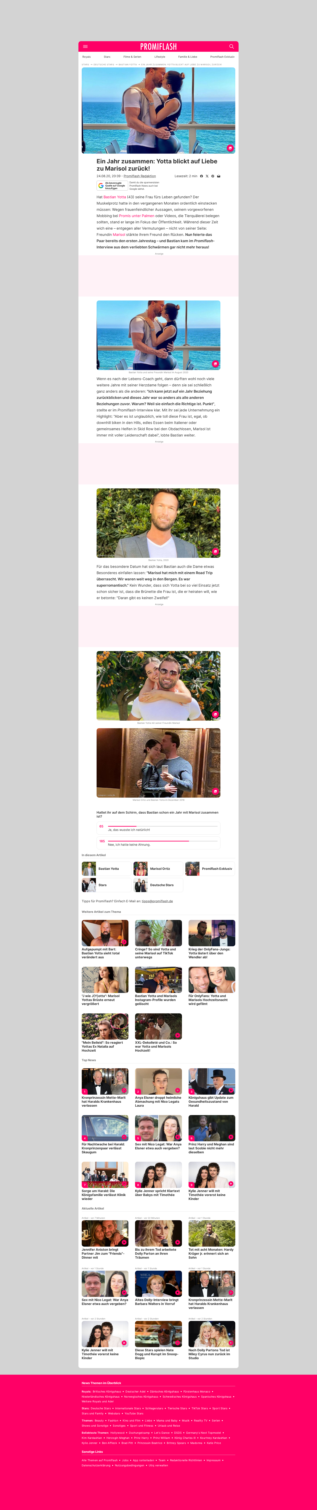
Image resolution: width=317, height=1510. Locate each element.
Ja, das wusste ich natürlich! (129, 830)
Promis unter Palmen (136, 216)
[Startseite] (158, 46)
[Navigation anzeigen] (85, 46)
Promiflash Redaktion (140, 176)
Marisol (119, 234)
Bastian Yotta (115, 197)
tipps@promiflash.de (157, 901)
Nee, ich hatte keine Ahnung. (129, 845)
